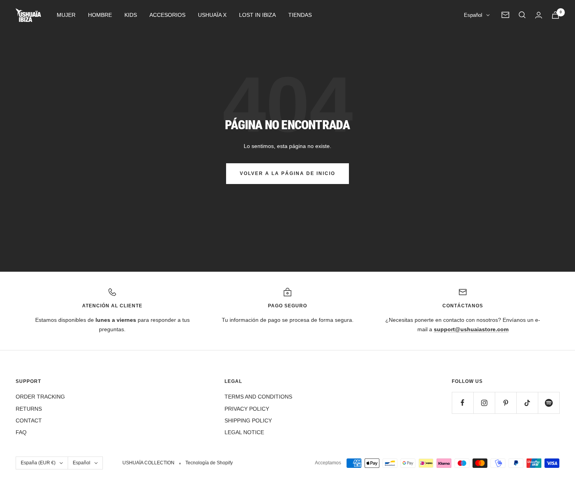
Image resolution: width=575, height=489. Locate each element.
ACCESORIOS (167, 15)
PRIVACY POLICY (247, 409)
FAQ (21, 432)
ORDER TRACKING (40, 396)
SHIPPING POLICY (248, 420)
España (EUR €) (38, 463)
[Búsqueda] (522, 14)
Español (473, 15)
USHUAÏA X (212, 15)
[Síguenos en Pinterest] (505, 402)
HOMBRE (100, 15)
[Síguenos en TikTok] (527, 402)
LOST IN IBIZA (257, 15)
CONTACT (29, 420)
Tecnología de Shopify (209, 463)
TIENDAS (300, 15)
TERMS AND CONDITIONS (258, 396)
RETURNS (29, 409)
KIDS (130, 15)
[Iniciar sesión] (538, 15)
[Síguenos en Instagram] (484, 402)
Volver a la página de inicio (287, 173)
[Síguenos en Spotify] (548, 402)
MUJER (66, 15)
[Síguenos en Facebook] (462, 402)
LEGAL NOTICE (244, 432)
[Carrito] (555, 15)
